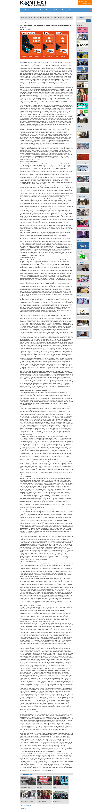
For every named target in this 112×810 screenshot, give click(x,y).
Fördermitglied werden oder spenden (85, 2)
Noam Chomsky (80, 262)
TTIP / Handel (80, 296)
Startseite (24, 10)
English (90, 10)
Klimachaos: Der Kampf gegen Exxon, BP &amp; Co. (43, 800)
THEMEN (79, 126)
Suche (88, 20)
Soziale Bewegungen (81, 284)
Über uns (48, 10)
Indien (78, 174)
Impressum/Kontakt (26, 805)
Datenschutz (24, 808)
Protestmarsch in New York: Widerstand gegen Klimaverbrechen (28, 800)
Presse (64, 10)
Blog (41, 10)
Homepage (24, 17)
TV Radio (56, 10)
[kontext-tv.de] (33, 3)
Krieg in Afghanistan (81, 196)
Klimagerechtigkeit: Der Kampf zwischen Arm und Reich (28, 786)
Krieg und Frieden (81, 207)
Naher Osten (79, 251)
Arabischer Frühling (81, 141)
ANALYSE (79, 50)
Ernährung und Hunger (82, 163)
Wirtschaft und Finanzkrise (83, 329)
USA (78, 318)
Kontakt (80, 10)
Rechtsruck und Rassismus (83, 273)
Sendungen (33, 10)
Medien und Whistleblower (82, 229)
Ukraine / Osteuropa (81, 307)
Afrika (78, 129)
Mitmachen (72, 10)
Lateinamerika (80, 218)
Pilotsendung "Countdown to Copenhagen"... (59, 800)
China (78, 152)
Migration (79, 240)
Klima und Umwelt (81, 185)
